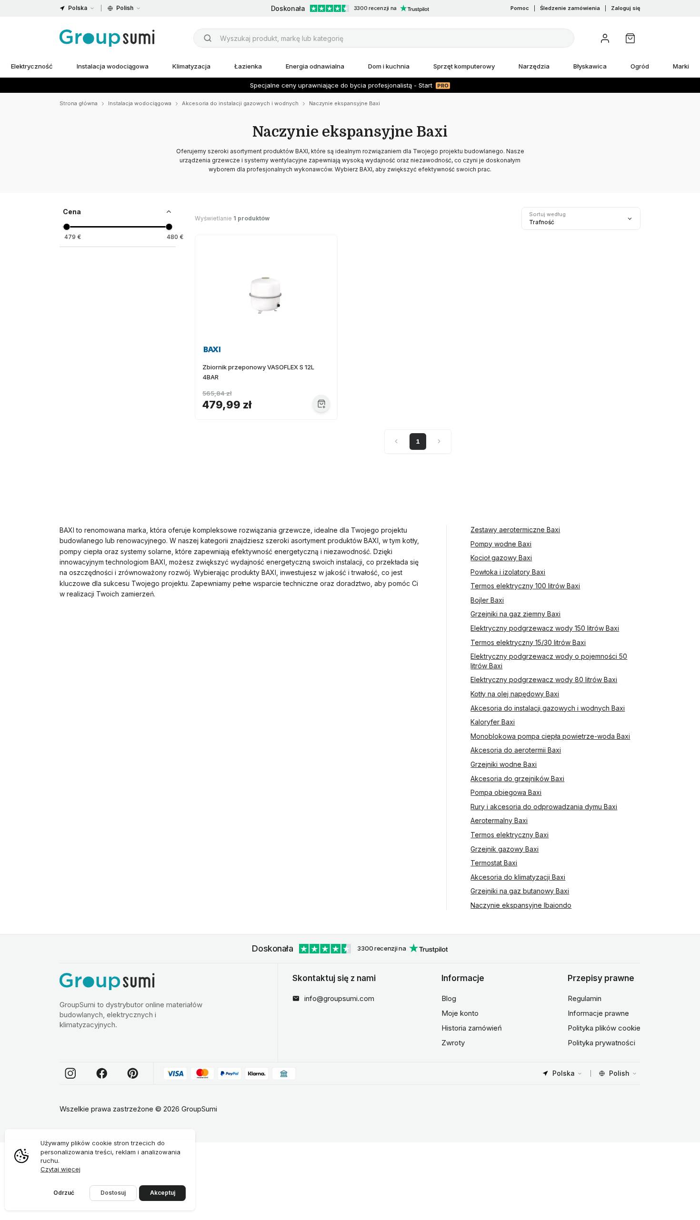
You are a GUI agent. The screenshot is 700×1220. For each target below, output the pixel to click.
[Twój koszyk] (630, 38)
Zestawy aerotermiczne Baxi (515, 530)
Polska (77, 7)
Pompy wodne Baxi (500, 544)
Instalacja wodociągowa (113, 66)
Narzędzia (534, 66)
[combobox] (383, 38)
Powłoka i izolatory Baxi (507, 572)
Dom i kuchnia (389, 66)
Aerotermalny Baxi (499, 820)
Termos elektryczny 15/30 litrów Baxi (528, 642)
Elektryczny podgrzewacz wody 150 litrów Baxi (544, 628)
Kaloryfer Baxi (492, 722)
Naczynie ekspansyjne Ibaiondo (520, 905)
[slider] (66, 226)
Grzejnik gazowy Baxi (504, 849)
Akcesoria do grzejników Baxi (517, 778)
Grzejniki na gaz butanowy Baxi (519, 891)
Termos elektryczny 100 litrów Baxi (525, 586)
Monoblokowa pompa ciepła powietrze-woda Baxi (550, 736)
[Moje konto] (605, 38)
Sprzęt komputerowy (464, 66)
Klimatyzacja (191, 66)
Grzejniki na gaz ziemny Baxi (515, 614)
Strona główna (79, 103)
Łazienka (248, 66)
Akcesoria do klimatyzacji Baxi (517, 877)
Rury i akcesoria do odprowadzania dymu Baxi (543, 807)
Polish (124, 7)
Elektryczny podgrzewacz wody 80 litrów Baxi (543, 679)
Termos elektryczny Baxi (509, 835)
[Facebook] (102, 1073)
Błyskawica (590, 66)
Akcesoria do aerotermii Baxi (515, 750)
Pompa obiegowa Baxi (505, 792)
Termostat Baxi (493, 863)
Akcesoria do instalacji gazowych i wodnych (240, 103)
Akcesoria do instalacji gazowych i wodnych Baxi (547, 708)
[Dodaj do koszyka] (321, 403)
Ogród (639, 66)
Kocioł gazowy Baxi (501, 558)
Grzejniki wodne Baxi (503, 764)
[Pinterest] (133, 1073)
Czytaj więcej (60, 1169)
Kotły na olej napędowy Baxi (514, 694)
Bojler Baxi (487, 600)
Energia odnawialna (315, 66)
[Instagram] (70, 1073)
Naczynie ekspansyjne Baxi (344, 103)
